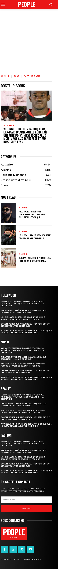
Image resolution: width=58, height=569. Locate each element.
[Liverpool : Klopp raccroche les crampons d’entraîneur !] (8, 235)
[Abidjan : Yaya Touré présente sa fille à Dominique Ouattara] (8, 258)
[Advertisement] (29, 40)
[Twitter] (21, 549)
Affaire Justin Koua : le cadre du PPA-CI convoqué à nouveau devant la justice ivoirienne (26, 332)
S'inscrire (27, 508)
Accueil (5, 76)
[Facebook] (4, 549)
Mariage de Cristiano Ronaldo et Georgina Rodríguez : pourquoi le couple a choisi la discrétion (22, 304)
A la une (8, 126)
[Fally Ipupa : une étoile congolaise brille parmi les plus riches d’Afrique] (8, 213)
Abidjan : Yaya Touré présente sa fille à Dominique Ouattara (35, 259)
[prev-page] (3, 274)
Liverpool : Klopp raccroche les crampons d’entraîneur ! (35, 237)
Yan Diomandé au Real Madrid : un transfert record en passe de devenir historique (23, 318)
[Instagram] (13, 549)
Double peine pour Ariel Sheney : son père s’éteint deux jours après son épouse (26, 325)
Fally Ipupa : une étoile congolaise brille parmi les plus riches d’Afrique (32, 214)
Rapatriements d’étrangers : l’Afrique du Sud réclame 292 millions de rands (24, 311)
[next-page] (8, 274)
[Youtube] (30, 549)
